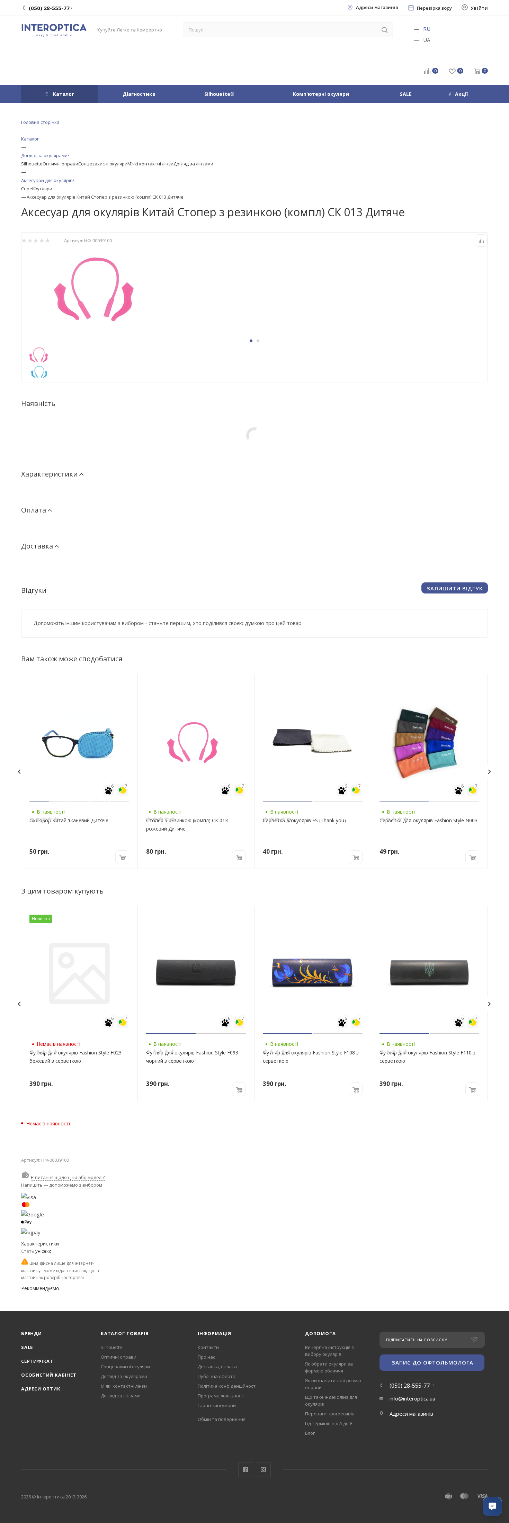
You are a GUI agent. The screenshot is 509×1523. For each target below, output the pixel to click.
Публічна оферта (216, 1376)
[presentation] (19, 772)
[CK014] (99, 286)
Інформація (214, 1333)
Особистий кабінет (49, 1375)
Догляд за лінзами (193, 164)
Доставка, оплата (217, 1366)
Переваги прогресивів (330, 1414)
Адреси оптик (41, 1389)
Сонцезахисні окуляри (102, 164)
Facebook (245, 1469)
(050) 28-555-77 (410, 1385)
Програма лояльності (221, 1396)
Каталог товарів (125, 1333)
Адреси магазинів (377, 7)
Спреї (27, 188)
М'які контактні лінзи (150, 164)
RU (426, 28)
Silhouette (32, 164)
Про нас (206, 1357)
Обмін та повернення (221, 1419)
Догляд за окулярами (124, 1376)
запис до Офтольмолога (432, 1362)
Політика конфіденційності (227, 1386)
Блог (310, 1433)
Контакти (208, 1347)
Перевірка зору (434, 8)
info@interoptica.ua (412, 1398)
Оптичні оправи (60, 164)
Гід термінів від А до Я (328, 1423)
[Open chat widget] (492, 1506)
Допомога (320, 1333)
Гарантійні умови (217, 1405)
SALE (27, 1347)
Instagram (263, 1469)
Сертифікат (37, 1361)
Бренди (31, 1333)
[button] (251, 340)
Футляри (42, 188)
